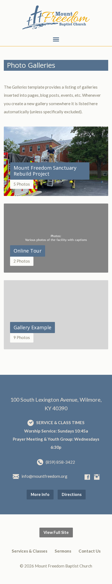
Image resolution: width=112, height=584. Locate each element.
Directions (72, 494)
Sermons (63, 550)
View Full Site (56, 532)
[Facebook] (87, 477)
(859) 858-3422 (60, 462)
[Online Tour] (56, 268)
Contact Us (90, 550)
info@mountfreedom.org (44, 476)
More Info (40, 494)
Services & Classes (29, 550)
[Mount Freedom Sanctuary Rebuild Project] (56, 191)
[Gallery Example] (56, 345)
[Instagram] (96, 477)
